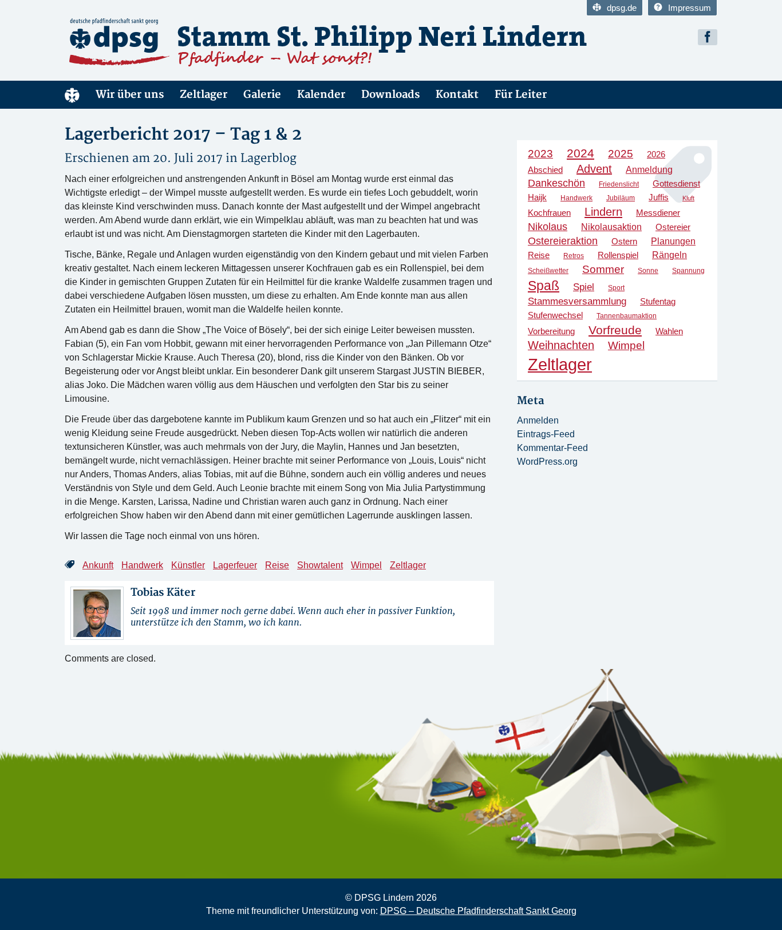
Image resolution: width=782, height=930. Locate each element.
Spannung (688, 271)
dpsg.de (622, 8)
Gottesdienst (676, 183)
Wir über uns (130, 94)
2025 (620, 154)
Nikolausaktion (611, 226)
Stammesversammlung (577, 301)
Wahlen (669, 331)
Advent (594, 169)
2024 (580, 153)
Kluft (688, 198)
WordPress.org (547, 461)
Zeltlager (203, 94)
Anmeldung (649, 169)
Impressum (689, 8)
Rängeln (669, 255)
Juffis (659, 197)
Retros (573, 256)
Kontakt (457, 94)
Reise (277, 565)
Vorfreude (615, 330)
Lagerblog (268, 158)
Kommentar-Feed (552, 448)
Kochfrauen (549, 212)
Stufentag (658, 301)
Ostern (624, 241)
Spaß (543, 285)
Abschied (545, 170)
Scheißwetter (548, 271)
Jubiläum (620, 198)
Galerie (262, 94)
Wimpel (366, 565)
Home (72, 95)
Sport (616, 288)
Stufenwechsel (555, 315)
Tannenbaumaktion (627, 316)
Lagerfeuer (235, 565)
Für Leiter (521, 94)
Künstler (188, 565)
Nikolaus (547, 226)
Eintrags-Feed (546, 434)
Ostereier (672, 227)
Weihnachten (561, 345)
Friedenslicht (619, 184)
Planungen (673, 241)
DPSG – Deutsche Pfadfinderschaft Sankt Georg (478, 911)
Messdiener (658, 212)
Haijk (537, 197)
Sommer (603, 269)
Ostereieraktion (563, 241)
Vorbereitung (551, 331)
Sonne (648, 271)
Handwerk (142, 565)
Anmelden (538, 420)
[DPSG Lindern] (168, 42)
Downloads (390, 94)
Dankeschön (556, 183)
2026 (656, 154)
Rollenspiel (618, 255)
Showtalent (320, 565)
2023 (540, 154)
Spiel (583, 287)
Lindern (603, 211)
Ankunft (97, 565)
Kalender (321, 94)
